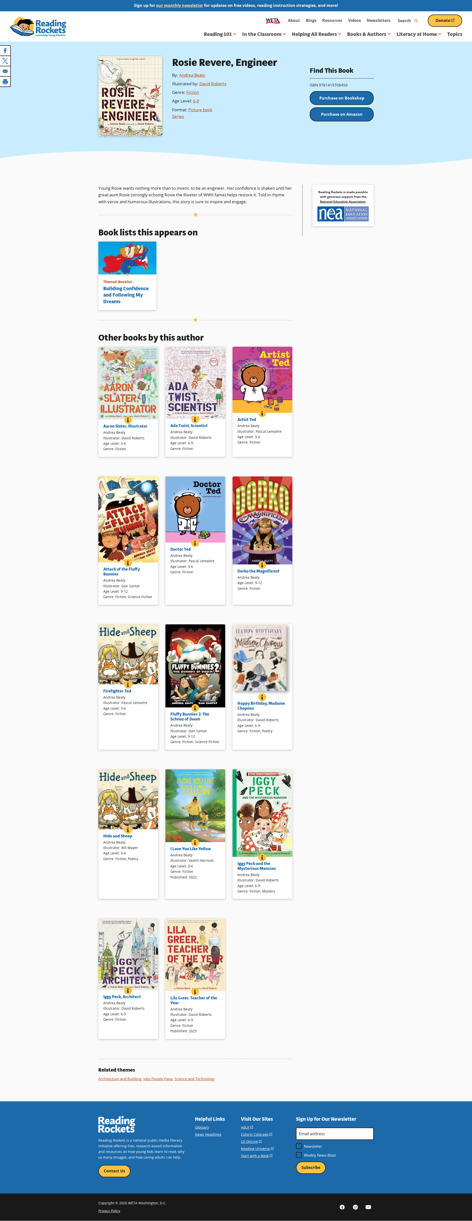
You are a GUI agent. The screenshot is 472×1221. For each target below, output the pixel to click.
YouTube (368, 1207)
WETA (273, 20)
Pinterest (355, 1207)
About (294, 20)
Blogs (311, 20)
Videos (354, 20)
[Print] (5, 81)
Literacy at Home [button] (417, 34)
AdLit (247, 1127)
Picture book (200, 110)
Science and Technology (195, 1078)
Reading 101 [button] (218, 34)
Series (178, 116)
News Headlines (208, 1134)
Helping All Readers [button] (314, 34)
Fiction (192, 92)
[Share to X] (5, 61)
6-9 (196, 101)
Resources (332, 20)
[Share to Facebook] (5, 50)
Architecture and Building (119, 1078)
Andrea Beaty (192, 75)
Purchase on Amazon (342, 114)
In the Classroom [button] (261, 34)
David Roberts (212, 83)
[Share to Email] (5, 71)
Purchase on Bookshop (341, 98)
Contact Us (114, 1171)
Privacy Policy (109, 1210)
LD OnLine (251, 1141)
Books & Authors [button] (366, 34)
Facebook (342, 1207)
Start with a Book (256, 1155)
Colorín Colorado (256, 1134)
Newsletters (378, 20)
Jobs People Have (158, 1078)
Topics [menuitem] (454, 34)
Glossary (202, 1127)
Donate (449, 22)
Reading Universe (257, 1148)
